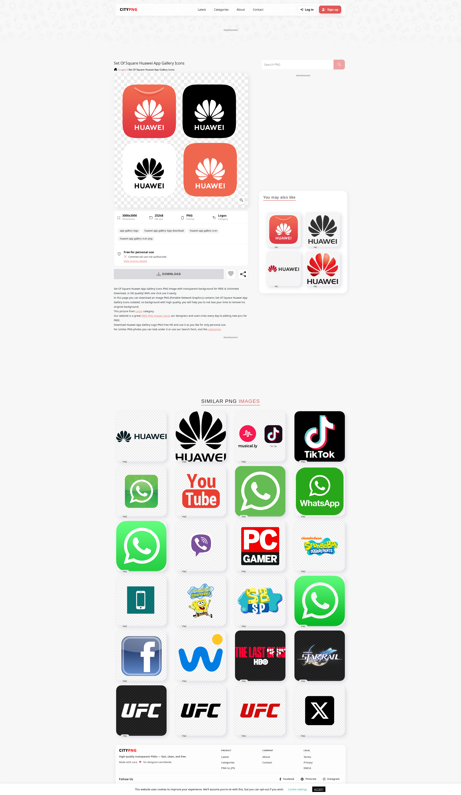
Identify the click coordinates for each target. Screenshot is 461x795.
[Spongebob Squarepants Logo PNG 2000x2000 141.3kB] (260, 601)
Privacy (308, 762)
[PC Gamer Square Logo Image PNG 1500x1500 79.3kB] (260, 546)
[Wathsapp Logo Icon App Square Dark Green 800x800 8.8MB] (319, 491)
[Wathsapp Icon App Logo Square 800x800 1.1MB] (141, 546)
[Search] (339, 64)
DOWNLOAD (171, 274)
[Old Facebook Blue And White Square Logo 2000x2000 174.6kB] (141, 656)
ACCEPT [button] (319, 789)
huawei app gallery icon (203, 230)
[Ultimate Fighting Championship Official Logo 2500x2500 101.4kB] (260, 710)
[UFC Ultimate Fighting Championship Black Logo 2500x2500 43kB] (201, 710)
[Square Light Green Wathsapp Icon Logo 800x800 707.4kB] (260, 491)
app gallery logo (129, 230)
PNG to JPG (228, 768)
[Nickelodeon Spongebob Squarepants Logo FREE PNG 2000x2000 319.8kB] (319, 546)
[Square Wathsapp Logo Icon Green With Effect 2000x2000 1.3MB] (141, 491)
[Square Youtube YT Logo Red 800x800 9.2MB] (201, 491)
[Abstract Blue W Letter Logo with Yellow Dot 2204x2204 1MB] (201, 656)
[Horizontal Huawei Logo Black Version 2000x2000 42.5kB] (141, 436)
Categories (221, 10)
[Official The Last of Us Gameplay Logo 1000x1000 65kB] (260, 656)
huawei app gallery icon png (136, 238)
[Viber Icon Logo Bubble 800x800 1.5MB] (201, 546)
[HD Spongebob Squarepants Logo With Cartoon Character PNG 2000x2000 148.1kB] (201, 601)
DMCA (307, 768)
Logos (222, 216)
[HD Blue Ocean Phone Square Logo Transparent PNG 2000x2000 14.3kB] (141, 601)
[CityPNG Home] (128, 9)
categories (214, 329)
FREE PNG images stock (155, 315)
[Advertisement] (230, 40)
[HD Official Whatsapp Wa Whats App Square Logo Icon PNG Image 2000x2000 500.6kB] (319, 601)
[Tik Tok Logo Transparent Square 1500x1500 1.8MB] (319, 436)
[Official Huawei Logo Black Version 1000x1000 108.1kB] (201, 436)
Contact (258, 10)
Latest (202, 10)
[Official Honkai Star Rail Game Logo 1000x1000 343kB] (319, 656)
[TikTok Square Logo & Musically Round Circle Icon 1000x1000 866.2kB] (260, 436)
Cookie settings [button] (297, 789)
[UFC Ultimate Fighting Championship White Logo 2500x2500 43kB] (141, 710)
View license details (135, 261)
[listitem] (287, 779)
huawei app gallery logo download (164, 230)
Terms (307, 757)
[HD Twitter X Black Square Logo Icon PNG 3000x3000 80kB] (319, 710)
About (241, 10)
